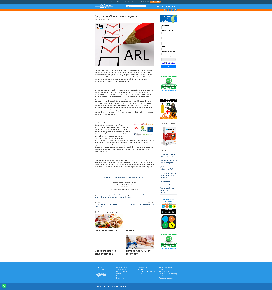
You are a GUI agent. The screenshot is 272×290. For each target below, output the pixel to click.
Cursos (118, 274)
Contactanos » (109, 178)
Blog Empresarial (122, 271)
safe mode (149, 195)
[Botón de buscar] (144, 6)
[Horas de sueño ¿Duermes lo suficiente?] (140, 242)
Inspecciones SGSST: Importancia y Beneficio (168, 183)
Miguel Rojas (100, 20)
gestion (131, 195)
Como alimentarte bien (106, 230)
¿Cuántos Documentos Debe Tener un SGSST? (168, 155)
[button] (4, 286)
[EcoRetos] (140, 221)
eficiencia (125, 195)
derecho (118, 195)
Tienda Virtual (121, 269)
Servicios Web (164, 271)
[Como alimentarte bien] (109, 221)
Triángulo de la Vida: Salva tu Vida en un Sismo (167, 190)
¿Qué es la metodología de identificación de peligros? (168, 175)
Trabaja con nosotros (166, 278)
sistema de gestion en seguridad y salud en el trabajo (113, 197)
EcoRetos (131, 230)
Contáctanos (163, 276)
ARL (108, 20)
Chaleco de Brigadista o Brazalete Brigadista (168, 162)
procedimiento (140, 195)
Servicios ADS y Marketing (168, 274)
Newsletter (120, 278)
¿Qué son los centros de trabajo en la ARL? (168, 168)
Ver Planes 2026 (155, 1)
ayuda (107, 195)
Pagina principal (121, 267)
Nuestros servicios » (122, 178)
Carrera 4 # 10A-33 (144, 267)
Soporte (119, 276)
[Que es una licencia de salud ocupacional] (109, 242)
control (112, 195)
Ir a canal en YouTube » (137, 178)
